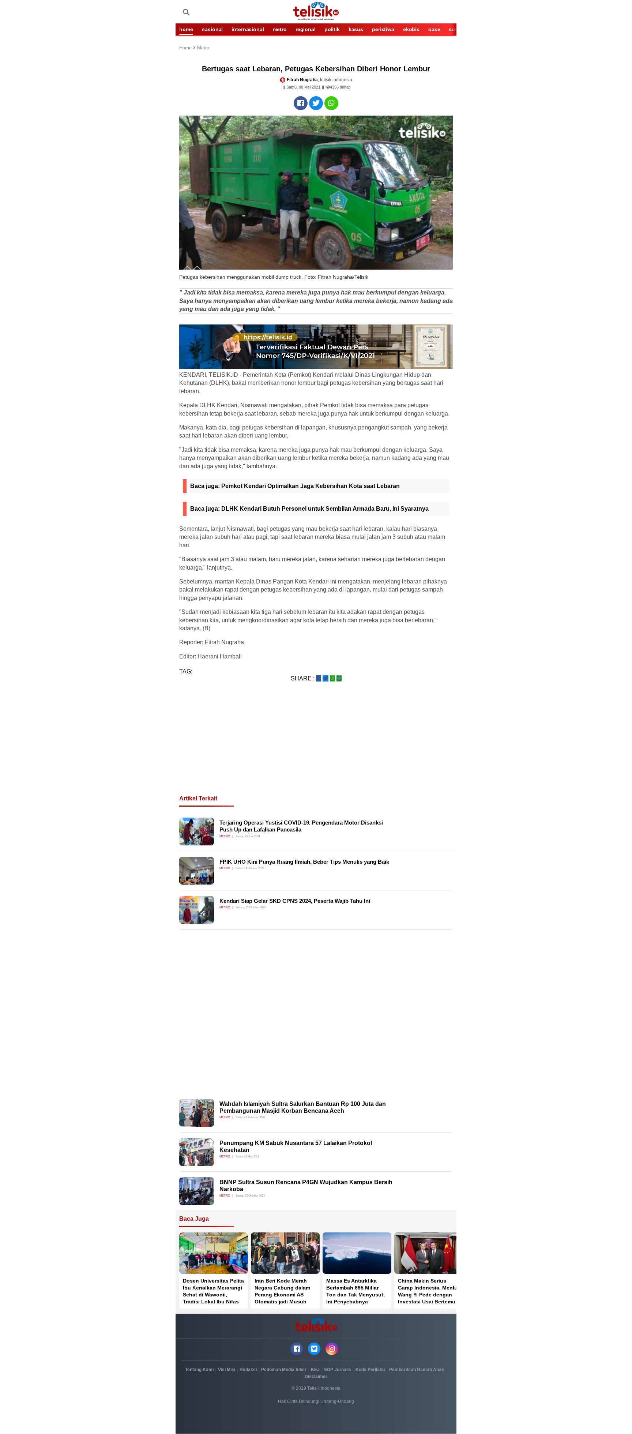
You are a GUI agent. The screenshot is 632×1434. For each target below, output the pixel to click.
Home (186, 48)
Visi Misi (226, 1369)
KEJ (315, 1369)
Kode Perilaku (370, 1369)
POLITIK (332, 29)
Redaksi (248, 1369)
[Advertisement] (316, 747)
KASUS (356, 29)
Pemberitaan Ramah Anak (416, 1369)
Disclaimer (316, 1376)
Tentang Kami (199, 1369)
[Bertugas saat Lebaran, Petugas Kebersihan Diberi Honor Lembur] (301, 103)
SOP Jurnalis (337, 1369)
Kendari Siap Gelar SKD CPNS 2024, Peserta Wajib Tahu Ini (294, 901)
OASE (434, 29)
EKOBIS (411, 29)
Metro (203, 48)
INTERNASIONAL (248, 29)
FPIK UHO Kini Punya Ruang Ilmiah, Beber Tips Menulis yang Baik (304, 862)
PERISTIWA (383, 29)
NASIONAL (212, 29)
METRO (280, 29)
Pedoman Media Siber (283, 1369)
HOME (186, 29)
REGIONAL (306, 29)
